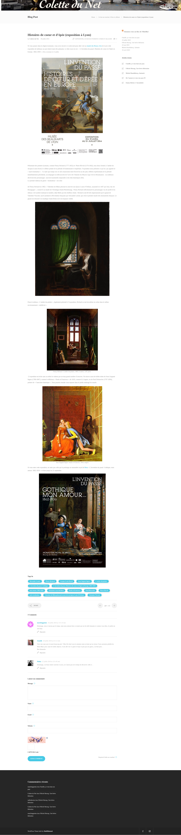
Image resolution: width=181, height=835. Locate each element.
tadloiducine (31, 800)
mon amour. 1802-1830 (36, 590)
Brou (86, 467)
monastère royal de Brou (56, 590)
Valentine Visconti (94, 595)
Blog (117, 5)
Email (30, 715)
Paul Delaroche (90, 590)
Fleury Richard (50, 581)
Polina (39, 661)
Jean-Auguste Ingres (84, 581)
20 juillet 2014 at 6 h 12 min (51, 641)
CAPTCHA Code (33, 752)
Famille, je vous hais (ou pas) (130, 37)
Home (93, 17)
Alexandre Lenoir (35, 581)
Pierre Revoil (104, 590)
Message (30, 683)
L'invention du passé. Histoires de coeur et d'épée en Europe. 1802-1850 (74, 586)
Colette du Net (34, 39)
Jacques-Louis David (66, 581)
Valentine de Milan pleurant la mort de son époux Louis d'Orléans (64, 595)
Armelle (39, 641)
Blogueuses (136, 5)
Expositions (79, 39)
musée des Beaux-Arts (94, 46)
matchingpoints (42, 623)
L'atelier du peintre (101, 581)
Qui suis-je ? (126, 5)
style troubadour (34, 595)
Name (30, 703)
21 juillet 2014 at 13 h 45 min (51, 661)
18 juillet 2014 (45, 39)
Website (30, 726)
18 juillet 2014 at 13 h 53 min (57, 623)
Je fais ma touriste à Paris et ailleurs (109, 17)
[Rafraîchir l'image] (47, 740)
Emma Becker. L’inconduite (135, 83)
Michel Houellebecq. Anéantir (131, 47)
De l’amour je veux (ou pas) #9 (135, 78)
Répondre (42, 632)
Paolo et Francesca (74, 590)
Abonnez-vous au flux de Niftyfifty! (136, 32)
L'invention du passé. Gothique (39, 586)
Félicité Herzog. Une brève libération (133, 42)
